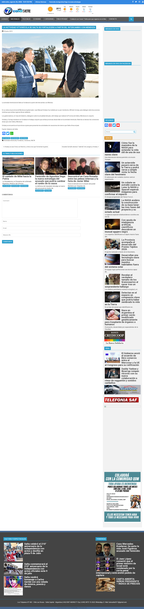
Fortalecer (20, 140)
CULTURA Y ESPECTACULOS (15, 539)
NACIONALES (15, 19)
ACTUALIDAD (6, 138)
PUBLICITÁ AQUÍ (62, 19)
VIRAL (107, 348)
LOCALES (5, 19)
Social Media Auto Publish (64, 608)
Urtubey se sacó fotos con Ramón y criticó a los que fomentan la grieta (26, 147)
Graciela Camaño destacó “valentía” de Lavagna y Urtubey (80, 147)
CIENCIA (108, 138)
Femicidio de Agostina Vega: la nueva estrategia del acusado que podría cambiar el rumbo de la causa (65, 2)
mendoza (27, 140)
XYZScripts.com (82, 608)
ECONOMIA (37, 19)
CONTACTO (113, 19)
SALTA (33, 140)
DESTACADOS (15, 138)
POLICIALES (26, 19)
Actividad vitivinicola (10, 140)
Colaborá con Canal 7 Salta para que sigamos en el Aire (88, 19)
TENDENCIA (101, 539)
